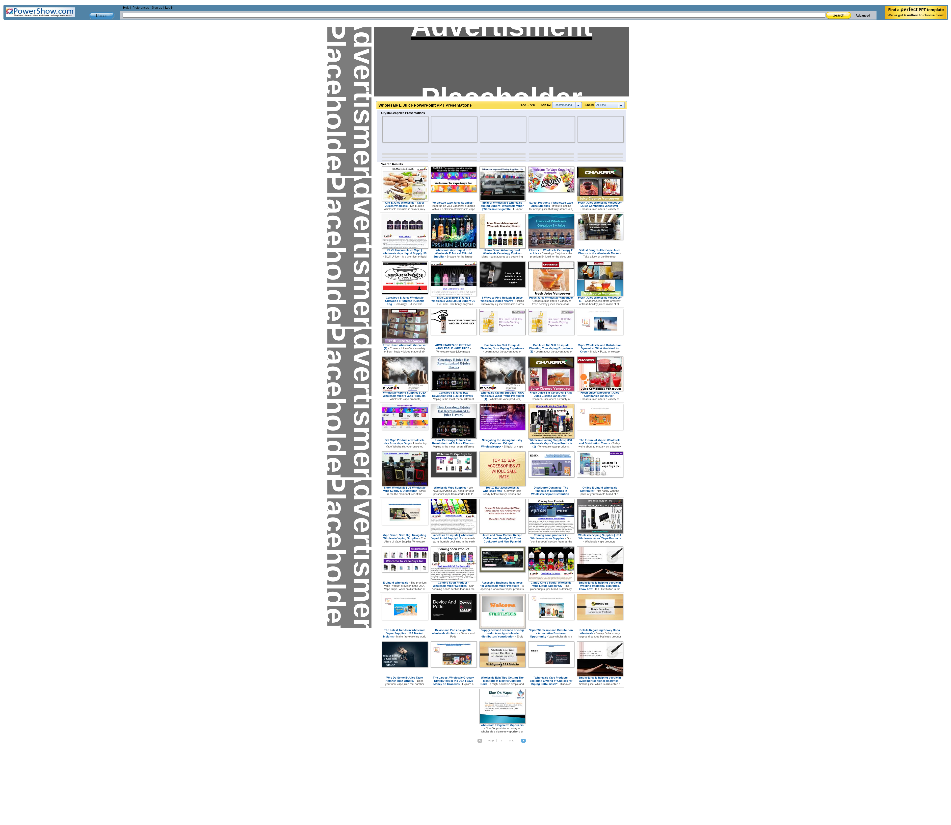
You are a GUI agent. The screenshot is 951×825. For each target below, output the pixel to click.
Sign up (157, 7)
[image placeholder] (396, 129)
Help (126, 7)
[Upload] (101, 15)
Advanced (863, 15)
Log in (169, 7)
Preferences (140, 7)
